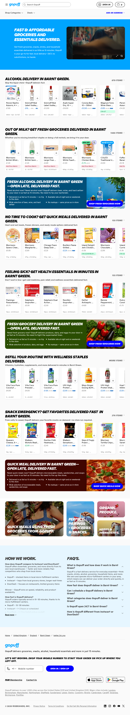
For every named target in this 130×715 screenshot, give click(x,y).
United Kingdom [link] (20, 635)
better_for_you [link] (59, 635)
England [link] (33, 635)
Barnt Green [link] (45, 635)
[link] (14, 5)
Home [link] (7, 635)
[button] (120, 4)
